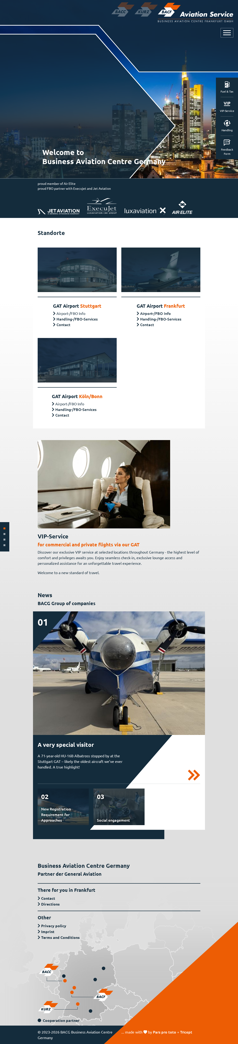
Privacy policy (53, 925)
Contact (63, 324)
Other (44, 917)
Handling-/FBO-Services (77, 318)
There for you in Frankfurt (66, 890)
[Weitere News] (194, 775)
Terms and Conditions (60, 937)
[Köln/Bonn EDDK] (65, 980)
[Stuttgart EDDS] (77, 1004)
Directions (50, 904)
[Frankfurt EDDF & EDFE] (72, 992)
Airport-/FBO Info (155, 313)
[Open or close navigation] (227, 33)
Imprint (47, 931)
